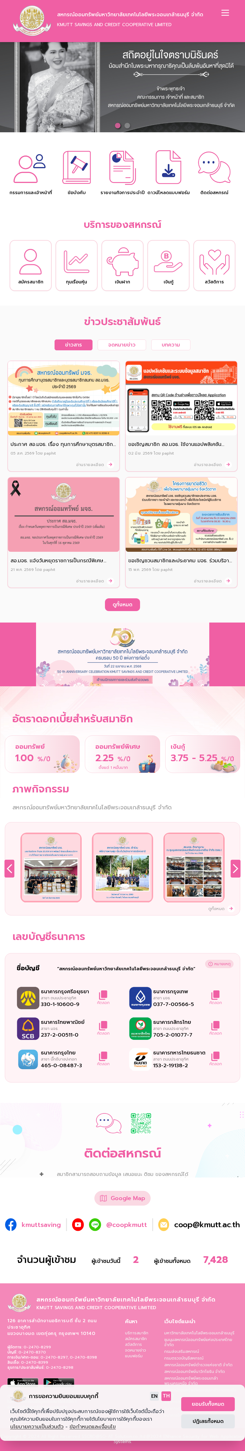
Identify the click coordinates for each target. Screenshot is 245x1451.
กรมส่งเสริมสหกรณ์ (181, 1351)
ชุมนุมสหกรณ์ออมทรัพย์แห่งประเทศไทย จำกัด (198, 1342)
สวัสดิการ (133, 1344)
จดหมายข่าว (135, 1350)
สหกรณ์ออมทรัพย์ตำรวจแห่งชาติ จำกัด (198, 1364)
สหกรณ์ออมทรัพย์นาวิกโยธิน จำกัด (194, 1371)
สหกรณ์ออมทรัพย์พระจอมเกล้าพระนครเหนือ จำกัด (191, 1381)
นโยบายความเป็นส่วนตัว (36, 1427)
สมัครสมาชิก (136, 1338)
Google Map (128, 1198)
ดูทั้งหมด (122, 605)
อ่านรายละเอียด (91, 465)
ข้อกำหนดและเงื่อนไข (93, 1427)
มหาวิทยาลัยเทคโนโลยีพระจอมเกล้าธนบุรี (199, 1333)
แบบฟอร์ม (134, 1356)
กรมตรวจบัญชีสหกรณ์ (184, 1358)
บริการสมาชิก (136, 1333)
